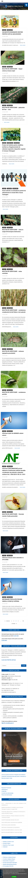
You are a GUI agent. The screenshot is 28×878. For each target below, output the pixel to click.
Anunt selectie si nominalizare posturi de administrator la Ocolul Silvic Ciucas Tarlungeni (14, 193)
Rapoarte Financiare (6, 787)
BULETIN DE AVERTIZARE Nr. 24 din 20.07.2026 (12, 829)
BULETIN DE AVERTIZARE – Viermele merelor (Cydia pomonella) (13, 515)
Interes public (9, 66)
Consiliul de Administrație (7, 793)
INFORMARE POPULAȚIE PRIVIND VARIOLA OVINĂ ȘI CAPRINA (12, 600)
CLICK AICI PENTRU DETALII (9, 660)
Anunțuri (4, 66)
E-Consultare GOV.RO (8, 866)
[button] (26, 5)
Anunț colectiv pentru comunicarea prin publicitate (12, 822)
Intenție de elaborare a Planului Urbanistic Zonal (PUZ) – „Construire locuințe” (13, 816)
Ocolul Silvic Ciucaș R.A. (9, 860)
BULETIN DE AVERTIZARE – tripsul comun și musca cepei (12, 70)
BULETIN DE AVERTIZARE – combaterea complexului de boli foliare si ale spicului (14, 311)
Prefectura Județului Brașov (9, 857)
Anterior (8, 620)
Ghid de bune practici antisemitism (9, 824)
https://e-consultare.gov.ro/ (8, 723)
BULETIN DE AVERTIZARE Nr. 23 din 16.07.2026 (12, 832)
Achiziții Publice (6, 843)
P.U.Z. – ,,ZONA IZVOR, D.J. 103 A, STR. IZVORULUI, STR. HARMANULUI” (14, 804)
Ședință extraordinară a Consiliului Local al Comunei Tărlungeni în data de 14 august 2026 (12, 808)
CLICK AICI (16, 635)
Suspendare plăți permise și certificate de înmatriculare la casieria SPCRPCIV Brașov (13, 812)
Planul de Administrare (7, 794)
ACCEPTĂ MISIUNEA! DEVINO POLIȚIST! (10, 819)
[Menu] (2, 1)
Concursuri (9, 188)
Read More (22, 45)
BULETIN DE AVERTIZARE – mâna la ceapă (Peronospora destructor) (12, 231)
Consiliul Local (10, 142)
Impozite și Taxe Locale (8, 845)
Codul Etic (4, 791)
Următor (13, 623)
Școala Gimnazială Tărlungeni (10, 862)
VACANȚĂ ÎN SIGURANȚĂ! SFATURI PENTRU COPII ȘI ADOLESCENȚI (12, 33)
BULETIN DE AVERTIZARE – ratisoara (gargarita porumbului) (13, 352)
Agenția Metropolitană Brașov (10, 864)
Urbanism (5, 846)
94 (23, 620)
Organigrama (5, 789)
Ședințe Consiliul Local (8, 841)
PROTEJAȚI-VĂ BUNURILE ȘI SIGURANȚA (11, 827)
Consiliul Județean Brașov (9, 859)
